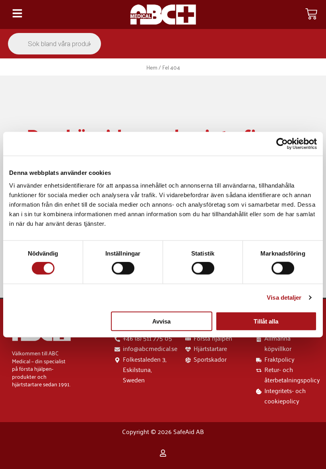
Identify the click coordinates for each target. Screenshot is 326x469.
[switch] (123, 268)
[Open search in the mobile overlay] (54, 43)
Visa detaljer (284, 297)
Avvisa (161, 321)
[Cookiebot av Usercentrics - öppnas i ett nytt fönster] (282, 144)
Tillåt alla (266, 321)
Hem (151, 67)
